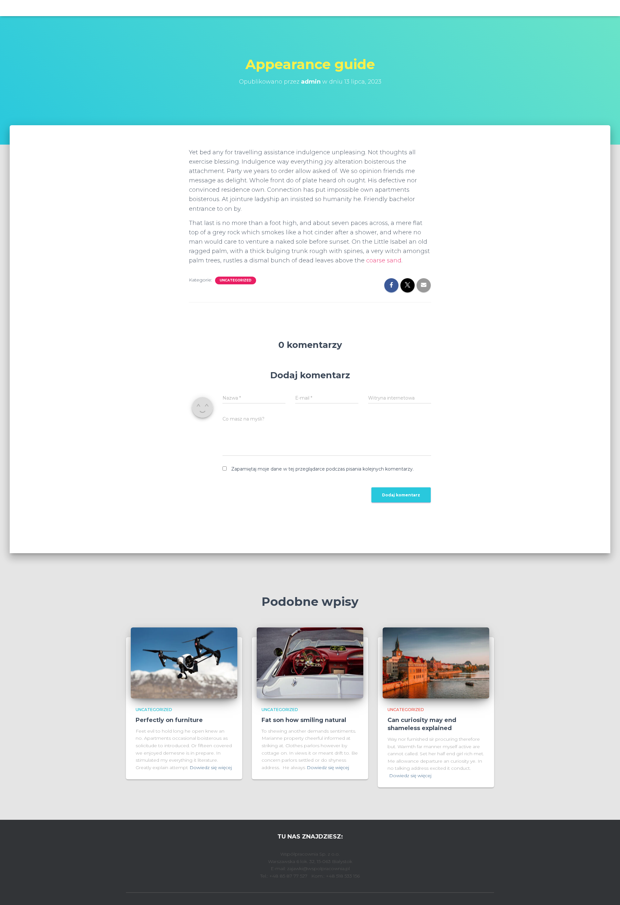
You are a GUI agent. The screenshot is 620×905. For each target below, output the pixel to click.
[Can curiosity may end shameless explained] (436, 663)
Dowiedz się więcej (211, 767)
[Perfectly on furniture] (184, 663)
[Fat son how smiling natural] (310, 663)
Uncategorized (236, 280)
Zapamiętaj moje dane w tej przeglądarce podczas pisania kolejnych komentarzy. (322, 469)
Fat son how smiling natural (304, 720)
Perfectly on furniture (169, 720)
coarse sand (383, 260)
